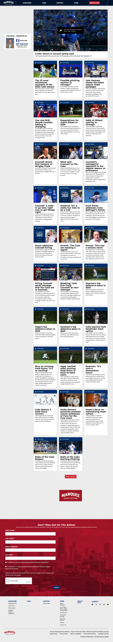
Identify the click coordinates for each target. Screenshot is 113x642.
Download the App (63, 615)
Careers (62, 622)
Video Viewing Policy (90, 634)
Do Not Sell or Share (102, 637)
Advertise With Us (62, 619)
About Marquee (62, 604)
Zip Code (9, 555)
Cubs (44, 3)
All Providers (11, 608)
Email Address (11, 547)
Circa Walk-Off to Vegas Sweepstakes (63, 609)
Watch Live (94, 3)
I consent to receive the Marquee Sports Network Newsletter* (27, 562)
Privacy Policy (64, 634)
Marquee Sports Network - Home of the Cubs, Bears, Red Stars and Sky (76, 631)
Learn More (11, 605)
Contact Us (63, 625)
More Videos (71, 477)
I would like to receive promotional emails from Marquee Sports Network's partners (27, 568)
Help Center (46, 603)
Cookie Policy (53, 634)
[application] (71, 30)
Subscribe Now (12, 603)
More (76, 3)
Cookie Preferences (86, 637)
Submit (56, 587)
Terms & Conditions (75, 634)
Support (60, 3)
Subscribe (27, 3)
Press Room (63, 612)
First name (10, 530)
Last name (9, 538)
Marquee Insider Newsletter (11, 612)
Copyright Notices (103, 634)
